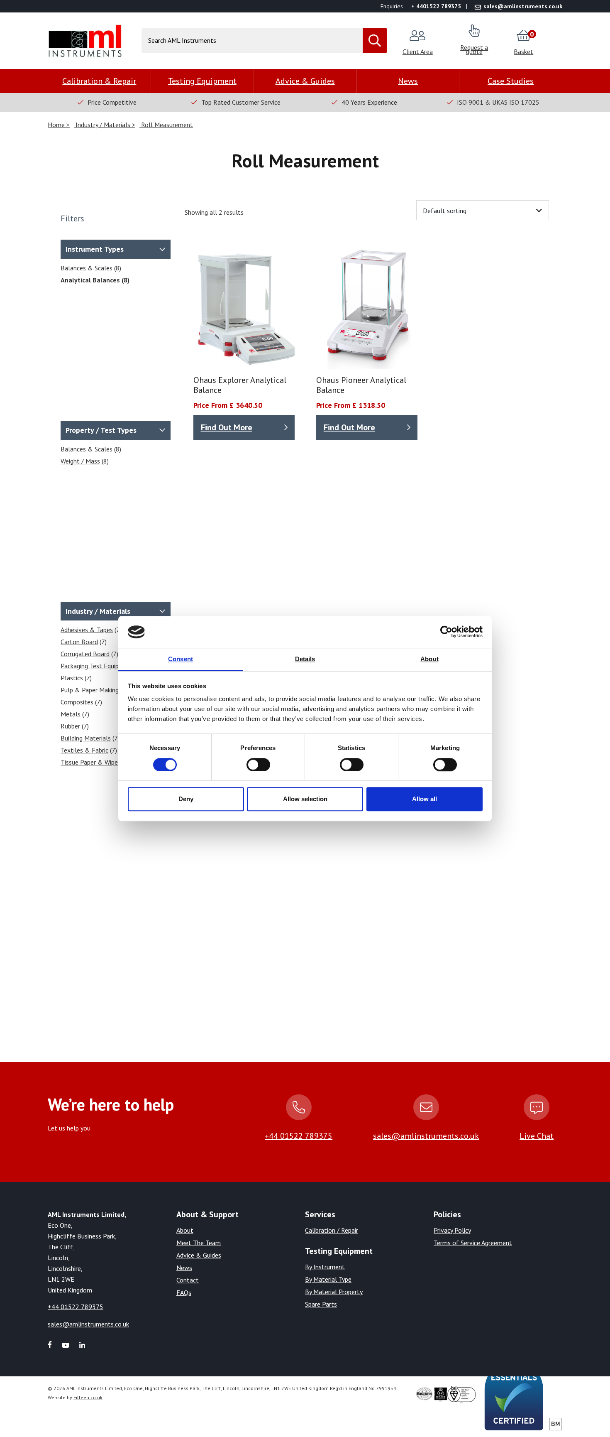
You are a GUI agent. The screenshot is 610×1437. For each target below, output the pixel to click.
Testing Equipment (202, 81)
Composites (77, 702)
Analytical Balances (90, 280)
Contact (187, 1280)
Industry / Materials (103, 124)
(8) (91, 268)
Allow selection (305, 798)
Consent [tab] (180, 658)
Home (57, 124)
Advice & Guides (305, 81)
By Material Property (334, 1291)
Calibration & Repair (99, 81)
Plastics (72, 678)
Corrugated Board (85, 654)
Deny (185, 798)
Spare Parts (321, 1304)
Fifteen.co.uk (87, 1397)
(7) (91, 629)
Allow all (424, 798)
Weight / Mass (80, 461)
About (184, 1230)
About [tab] (429, 658)
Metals (71, 714)
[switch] (258, 764)
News (408, 81)
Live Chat (537, 1135)
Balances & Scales (86, 268)
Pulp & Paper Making (90, 690)
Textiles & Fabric (84, 750)
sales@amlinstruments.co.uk (426, 1135)
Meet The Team (198, 1242)
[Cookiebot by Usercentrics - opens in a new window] (446, 632)
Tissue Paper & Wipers (92, 762)
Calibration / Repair (331, 1230)
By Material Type (328, 1279)
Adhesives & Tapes (87, 629)
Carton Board (79, 642)
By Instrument (325, 1267)
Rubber (70, 726)
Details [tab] (305, 658)
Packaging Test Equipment (97, 666)
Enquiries (392, 6)
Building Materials (86, 738)
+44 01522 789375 (298, 1135)
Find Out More (226, 427)
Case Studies (511, 81)
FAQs (183, 1292)
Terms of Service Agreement (473, 1242)
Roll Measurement (166, 124)
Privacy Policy (452, 1230)
